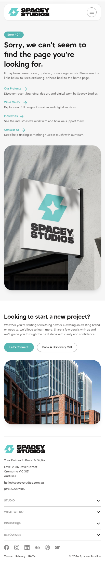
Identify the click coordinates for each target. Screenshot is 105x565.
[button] (52, 500)
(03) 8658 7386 (14, 489)
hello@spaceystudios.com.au (24, 482)
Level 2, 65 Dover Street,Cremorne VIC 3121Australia (21, 471)
